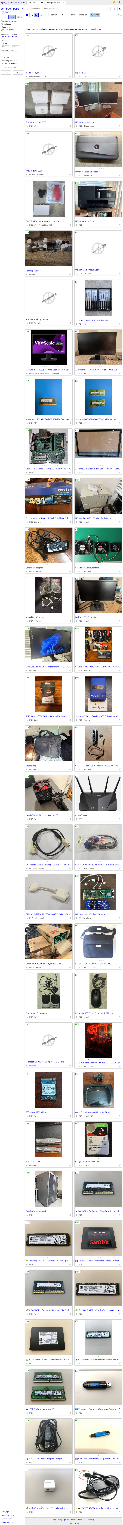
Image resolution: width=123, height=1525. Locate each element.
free (5, 43)
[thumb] (32, 15)
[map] (41, 15)
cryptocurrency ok (10, 63)
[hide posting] (70, 76)
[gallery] (36, 15)
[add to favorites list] (27, 76)
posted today (8, 27)
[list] (27, 15)
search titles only (10, 21)
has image (7, 24)
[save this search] (119, 9)
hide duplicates (9, 30)
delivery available (10, 60)
